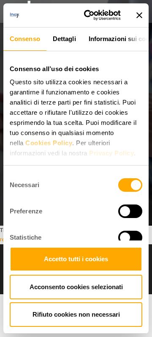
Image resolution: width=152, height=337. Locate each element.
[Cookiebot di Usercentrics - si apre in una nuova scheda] (89, 15)
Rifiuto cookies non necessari (76, 314)
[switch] (130, 211)
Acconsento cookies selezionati (76, 286)
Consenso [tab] (25, 38)
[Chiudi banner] (139, 15)
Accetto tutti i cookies (76, 258)
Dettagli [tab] (64, 38)
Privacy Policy (111, 153)
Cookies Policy (48, 142)
